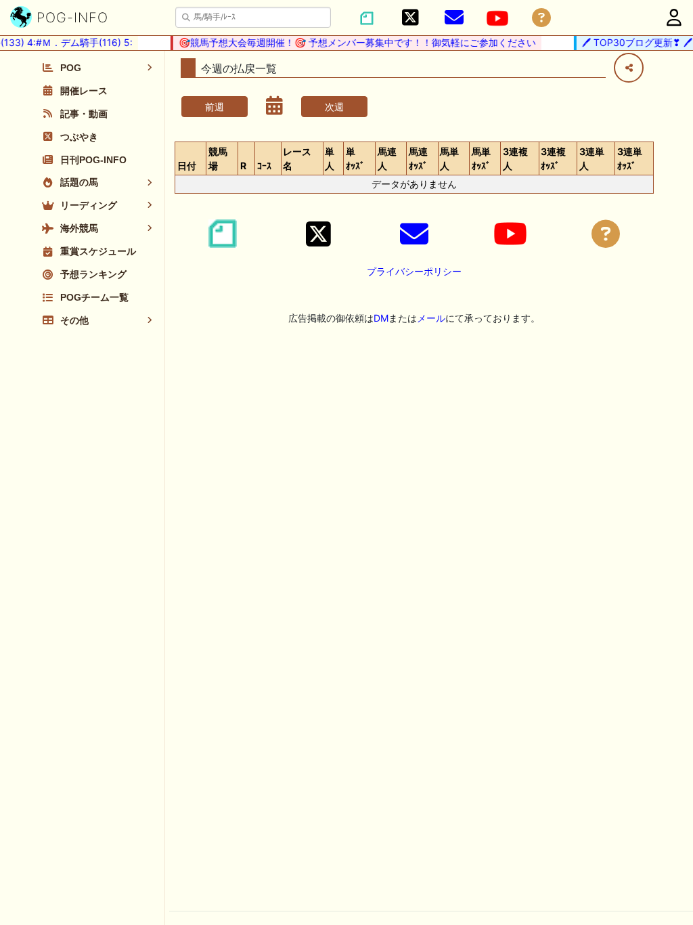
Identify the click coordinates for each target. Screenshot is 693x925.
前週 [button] (214, 106)
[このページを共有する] (629, 68)
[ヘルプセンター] (541, 18)
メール (431, 318)
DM (381, 318)
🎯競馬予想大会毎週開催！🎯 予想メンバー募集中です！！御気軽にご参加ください (352, 42)
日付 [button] (186, 165)
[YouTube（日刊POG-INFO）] (497, 18)
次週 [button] (334, 106)
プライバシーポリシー (414, 271)
